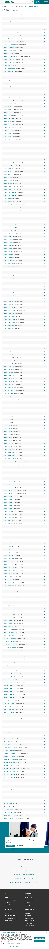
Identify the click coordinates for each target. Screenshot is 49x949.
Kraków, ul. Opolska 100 (13, 399)
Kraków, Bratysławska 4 (13, 65)
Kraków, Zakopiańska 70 (13, 626)
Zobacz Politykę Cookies (18, 946)
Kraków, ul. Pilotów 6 (12, 446)
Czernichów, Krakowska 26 (14, 23)
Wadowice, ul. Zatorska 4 (13, 786)
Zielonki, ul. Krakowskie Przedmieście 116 (16, 818)
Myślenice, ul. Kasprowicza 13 (14, 679)
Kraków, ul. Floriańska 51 (13, 242)
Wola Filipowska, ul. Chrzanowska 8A (15, 794)
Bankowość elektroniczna (10, 915)
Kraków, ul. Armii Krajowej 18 (14, 192)
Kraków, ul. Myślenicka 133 (13, 387)
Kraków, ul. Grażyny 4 (12, 248)
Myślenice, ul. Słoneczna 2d (13, 685)
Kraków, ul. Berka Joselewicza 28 (14, 204)
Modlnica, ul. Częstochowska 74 (14, 647)
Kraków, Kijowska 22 (13, 106)
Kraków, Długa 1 (12, 74)
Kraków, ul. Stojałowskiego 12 (14, 511)
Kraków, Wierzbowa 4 (13, 597)
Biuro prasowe (27, 902)
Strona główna (5, 6)
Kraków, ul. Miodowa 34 (13, 381)
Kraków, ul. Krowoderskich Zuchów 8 (15, 340)
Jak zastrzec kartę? (8, 911)
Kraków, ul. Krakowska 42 (13, 328)
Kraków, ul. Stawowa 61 (13, 499)
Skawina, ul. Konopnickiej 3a (14, 712)
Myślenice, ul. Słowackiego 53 (14, 697)
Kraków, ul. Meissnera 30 (13, 375)
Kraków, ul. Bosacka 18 (12, 216)
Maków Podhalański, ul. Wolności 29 (15, 644)
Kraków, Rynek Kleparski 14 (13, 171)
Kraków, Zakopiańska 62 (13, 611)
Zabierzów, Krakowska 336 (14, 800)
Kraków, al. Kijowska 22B (13, 50)
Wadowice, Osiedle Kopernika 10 (15, 762)
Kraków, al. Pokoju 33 (12, 53)
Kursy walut (26, 916)
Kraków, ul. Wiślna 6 (12, 549)
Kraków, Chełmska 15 (13, 71)
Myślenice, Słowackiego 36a (14, 673)
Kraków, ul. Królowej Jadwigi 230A (15, 331)
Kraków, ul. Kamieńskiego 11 (14, 275)
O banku (6, 895)
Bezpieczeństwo (8, 913)
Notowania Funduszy (28, 918)
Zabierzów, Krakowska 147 (14, 797)
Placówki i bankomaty (28, 899)
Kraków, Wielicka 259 (13, 594)
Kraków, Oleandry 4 (13, 127)
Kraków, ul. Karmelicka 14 (13, 301)
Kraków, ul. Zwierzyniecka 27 (14, 588)
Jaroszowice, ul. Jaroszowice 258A (15, 26)
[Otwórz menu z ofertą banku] (2, 2)
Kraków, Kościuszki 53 (13, 109)
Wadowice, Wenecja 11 (13, 789)
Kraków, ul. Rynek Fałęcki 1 (13, 475)
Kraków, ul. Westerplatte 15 (13, 529)
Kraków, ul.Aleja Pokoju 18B (13, 186)
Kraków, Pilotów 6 (12, 139)
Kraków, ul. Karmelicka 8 (13, 307)
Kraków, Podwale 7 (12, 165)
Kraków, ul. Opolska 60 (12, 402)
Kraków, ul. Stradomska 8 (13, 514)
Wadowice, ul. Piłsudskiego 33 (14, 780)
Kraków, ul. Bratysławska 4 (13, 218)
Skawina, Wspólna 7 (13, 738)
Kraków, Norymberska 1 (13, 124)
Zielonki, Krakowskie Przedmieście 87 (16, 815)
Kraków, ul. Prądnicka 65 (13, 467)
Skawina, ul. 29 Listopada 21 (14, 706)
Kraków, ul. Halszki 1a (12, 254)
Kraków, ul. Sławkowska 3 (13, 484)
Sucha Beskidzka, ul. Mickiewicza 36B (15, 747)
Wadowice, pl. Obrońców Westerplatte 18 (16, 768)
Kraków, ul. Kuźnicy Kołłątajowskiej (15, 348)
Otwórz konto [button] (37, 2)
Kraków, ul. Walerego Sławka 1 (14, 526)
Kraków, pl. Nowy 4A (12, 151)
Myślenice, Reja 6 (12, 667)
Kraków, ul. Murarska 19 (13, 384)
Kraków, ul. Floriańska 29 (13, 239)
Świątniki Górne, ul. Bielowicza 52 (15, 756)
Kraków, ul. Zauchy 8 (12, 576)
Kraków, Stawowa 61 (13, 177)
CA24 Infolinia (27, 895)
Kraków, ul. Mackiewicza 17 (13, 369)
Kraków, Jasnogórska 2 (13, 83)
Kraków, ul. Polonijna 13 (13, 458)
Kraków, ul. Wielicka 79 (13, 546)
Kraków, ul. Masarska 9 (13, 372)
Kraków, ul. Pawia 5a (12, 437)
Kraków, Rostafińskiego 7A (14, 168)
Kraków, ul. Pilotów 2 (12, 440)
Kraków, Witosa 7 (12, 600)
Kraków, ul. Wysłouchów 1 (13, 558)
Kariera (6, 897)
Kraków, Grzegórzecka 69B (14, 80)
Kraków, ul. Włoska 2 (12, 552)
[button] (47, 932)
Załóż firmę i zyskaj (8, 920)
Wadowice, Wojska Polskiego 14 (15, 792)
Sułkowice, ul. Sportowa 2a (13, 750)
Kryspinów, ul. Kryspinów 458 (14, 635)
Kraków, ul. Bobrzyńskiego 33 (14, 207)
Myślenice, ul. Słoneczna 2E (13, 688)
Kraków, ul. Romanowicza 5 (13, 473)
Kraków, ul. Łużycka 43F (13, 363)
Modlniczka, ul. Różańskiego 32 (15, 662)
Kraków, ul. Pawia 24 (12, 408)
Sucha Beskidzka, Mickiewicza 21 (15, 741)
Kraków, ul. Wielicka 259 (13, 532)
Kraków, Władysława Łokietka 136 (15, 605)
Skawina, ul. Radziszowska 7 (14, 727)
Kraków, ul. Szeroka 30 (12, 520)
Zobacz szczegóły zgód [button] (6, 946)
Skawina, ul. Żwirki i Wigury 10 (16, 732)
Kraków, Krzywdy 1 (12, 112)
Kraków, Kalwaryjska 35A (14, 86)
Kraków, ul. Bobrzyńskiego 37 (14, 210)
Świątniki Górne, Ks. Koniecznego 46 (16, 753)
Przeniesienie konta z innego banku (12, 918)
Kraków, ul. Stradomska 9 (13, 517)
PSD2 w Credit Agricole (29, 925)
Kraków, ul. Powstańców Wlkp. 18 (15, 461)
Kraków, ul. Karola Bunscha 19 (14, 310)
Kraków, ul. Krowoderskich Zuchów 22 (15, 337)
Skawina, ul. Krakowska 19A (13, 721)
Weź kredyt (10, 845)
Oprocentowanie (27, 915)
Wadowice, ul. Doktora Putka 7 (14, 771)
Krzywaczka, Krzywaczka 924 (14, 641)
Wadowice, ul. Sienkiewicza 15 (14, 783)
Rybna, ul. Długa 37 (12, 700)
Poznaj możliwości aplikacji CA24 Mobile (13, 921)
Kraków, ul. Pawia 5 (12, 413)
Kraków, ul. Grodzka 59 (13, 251)
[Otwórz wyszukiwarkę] (32, 2)
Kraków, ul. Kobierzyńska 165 (14, 313)
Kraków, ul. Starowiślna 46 (15, 490)
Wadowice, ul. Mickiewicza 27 (14, 774)
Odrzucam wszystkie (40, 940)
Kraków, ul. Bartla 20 (12, 201)
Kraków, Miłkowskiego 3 (13, 121)
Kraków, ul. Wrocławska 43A (13, 555)
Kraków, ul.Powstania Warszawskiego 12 (16, 464)
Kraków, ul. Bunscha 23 (13, 224)
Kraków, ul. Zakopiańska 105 (14, 561)
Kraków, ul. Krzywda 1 (12, 342)
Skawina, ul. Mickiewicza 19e (14, 724)
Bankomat (21, 6)
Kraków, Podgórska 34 (13, 153)
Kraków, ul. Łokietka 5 (12, 357)
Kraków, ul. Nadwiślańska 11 (14, 390)
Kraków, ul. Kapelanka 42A (13, 286)
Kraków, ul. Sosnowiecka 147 (14, 487)
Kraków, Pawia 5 (12, 133)
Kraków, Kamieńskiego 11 (14, 88)
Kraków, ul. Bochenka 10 (13, 213)
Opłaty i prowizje (27, 913)
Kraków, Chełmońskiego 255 (14, 68)
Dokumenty (26, 911)
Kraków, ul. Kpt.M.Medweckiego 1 (15, 319)
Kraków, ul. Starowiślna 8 (13, 496)
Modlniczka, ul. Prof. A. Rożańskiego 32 (16, 656)
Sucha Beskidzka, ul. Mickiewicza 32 (15, 744)
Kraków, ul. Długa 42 (12, 233)
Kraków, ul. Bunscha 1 (12, 221)
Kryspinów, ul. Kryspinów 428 (14, 632)
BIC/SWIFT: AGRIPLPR (28, 923)
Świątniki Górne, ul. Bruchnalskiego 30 (16, 759)
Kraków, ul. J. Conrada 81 (13, 260)
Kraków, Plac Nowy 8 (13, 142)
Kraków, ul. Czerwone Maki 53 (14, 227)
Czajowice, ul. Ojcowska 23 (13, 21)
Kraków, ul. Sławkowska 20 (13, 481)
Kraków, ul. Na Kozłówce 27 (13, 393)
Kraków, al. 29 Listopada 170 (14, 47)
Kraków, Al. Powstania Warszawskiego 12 (17, 56)
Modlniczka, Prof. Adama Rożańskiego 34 (17, 653)
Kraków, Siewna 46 (12, 174)
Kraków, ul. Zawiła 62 (12, 579)
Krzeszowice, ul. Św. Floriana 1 (14, 638)
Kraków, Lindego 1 (12, 118)
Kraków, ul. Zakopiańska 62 (13, 564)
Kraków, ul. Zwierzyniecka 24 (14, 585)
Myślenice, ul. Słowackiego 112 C (14, 694)
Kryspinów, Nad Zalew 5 (14, 629)
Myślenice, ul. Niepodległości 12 (14, 682)
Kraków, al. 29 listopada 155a (15, 44)
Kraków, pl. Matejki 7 (13, 148)
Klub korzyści (7, 916)
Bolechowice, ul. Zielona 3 (13, 18)
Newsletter (26, 904)
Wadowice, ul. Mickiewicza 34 (14, 777)
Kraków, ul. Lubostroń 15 (13, 360)
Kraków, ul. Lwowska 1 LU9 (13, 366)
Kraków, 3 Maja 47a (13, 38)
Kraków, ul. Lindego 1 (12, 351)
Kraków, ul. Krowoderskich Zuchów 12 (15, 334)
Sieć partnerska (8, 902)
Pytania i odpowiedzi (28, 921)
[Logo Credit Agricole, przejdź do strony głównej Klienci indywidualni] (9, 2)
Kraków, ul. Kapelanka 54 (13, 292)
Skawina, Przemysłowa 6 (14, 703)
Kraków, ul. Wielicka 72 (13, 537)
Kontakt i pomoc (13, 6)
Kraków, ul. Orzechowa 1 (13, 405)
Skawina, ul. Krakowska (13, 718)
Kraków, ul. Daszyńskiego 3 (13, 230)
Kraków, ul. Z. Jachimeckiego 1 (14, 582)
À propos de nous (8, 905)
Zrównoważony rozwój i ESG (10, 900)
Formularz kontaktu (28, 897)
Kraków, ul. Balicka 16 (12, 198)
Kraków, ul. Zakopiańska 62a (14, 573)
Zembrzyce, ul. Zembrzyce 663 (14, 812)
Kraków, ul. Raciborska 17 (13, 470)
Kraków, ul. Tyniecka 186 (13, 523)
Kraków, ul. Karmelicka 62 (13, 304)
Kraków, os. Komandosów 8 (13, 130)
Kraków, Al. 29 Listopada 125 (14, 41)
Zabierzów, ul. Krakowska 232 (14, 803)
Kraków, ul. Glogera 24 (12, 245)
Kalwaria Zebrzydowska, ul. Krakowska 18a (16, 35)
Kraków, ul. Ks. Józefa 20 (13, 345)
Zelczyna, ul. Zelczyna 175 (13, 809)
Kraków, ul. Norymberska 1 (13, 396)
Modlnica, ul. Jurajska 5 (13, 650)
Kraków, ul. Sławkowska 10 (13, 478)
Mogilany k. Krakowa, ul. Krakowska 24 (16, 664)
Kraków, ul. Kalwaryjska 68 (15, 269)
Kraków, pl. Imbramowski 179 (14, 145)
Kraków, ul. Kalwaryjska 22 (13, 263)
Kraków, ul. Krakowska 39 (13, 325)
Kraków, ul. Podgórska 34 (13, 449)
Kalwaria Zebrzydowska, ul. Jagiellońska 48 (16, 32)
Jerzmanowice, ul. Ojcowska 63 (14, 29)
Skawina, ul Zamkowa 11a (13, 729)
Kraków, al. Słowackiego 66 (15, 59)
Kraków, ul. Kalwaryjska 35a (13, 266)
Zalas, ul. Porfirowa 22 (12, 806)
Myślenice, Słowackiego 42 (14, 676)
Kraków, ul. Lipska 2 (12, 354)
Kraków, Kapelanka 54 (13, 100)
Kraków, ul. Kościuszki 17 (13, 316)
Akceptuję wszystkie (40, 938)
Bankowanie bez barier (9, 899)
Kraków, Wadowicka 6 (13, 591)
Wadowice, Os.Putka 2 (13, 765)
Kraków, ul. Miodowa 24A (13, 378)
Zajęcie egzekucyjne (28, 905)
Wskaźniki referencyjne (29, 920)
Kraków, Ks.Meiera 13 (13, 115)
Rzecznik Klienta (27, 900)
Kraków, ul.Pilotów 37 (12, 443)
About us (6, 904)
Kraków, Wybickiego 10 (13, 608)
